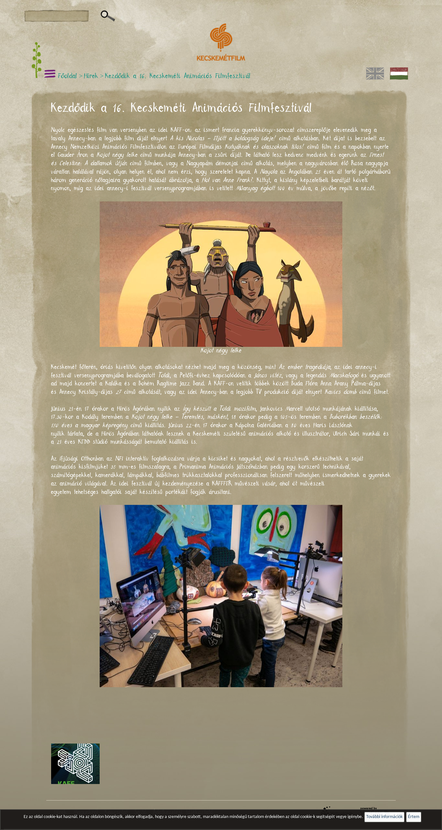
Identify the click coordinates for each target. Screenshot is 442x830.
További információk (384, 816)
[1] (108, 16)
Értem (413, 816)
